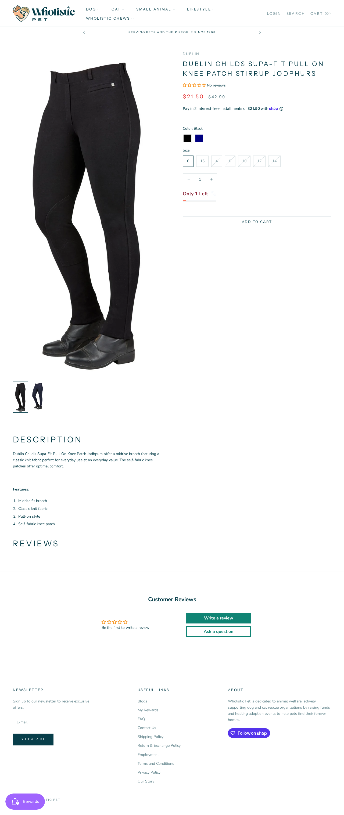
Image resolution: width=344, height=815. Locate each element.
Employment (148, 754)
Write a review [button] (218, 618)
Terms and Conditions (156, 763)
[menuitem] (92, 9)
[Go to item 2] (37, 396)
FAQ (141, 719)
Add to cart (257, 221)
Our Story (146, 781)
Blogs (142, 701)
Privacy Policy (149, 772)
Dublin (191, 54)
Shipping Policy (150, 736)
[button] (195, 85)
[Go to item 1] (20, 397)
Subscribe (33, 739)
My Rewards (148, 710)
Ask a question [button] (218, 631)
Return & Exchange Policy (159, 745)
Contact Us (147, 727)
